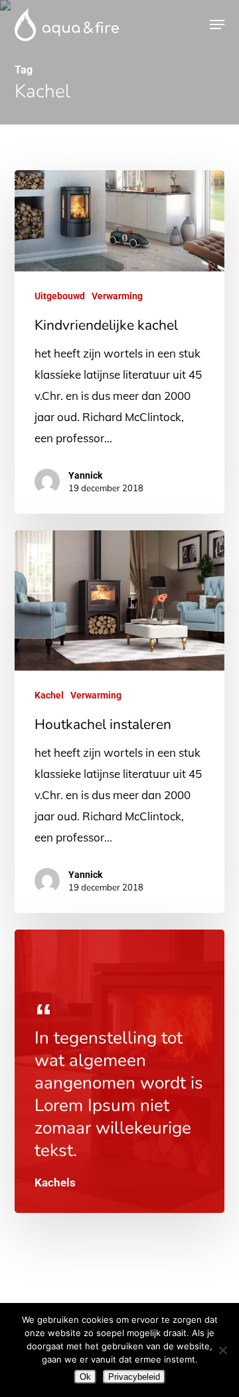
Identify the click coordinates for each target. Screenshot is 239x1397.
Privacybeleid (134, 1377)
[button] (217, 24)
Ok (85, 1377)
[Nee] (222, 1350)
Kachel (49, 695)
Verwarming (117, 296)
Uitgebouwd (60, 296)
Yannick (85, 475)
